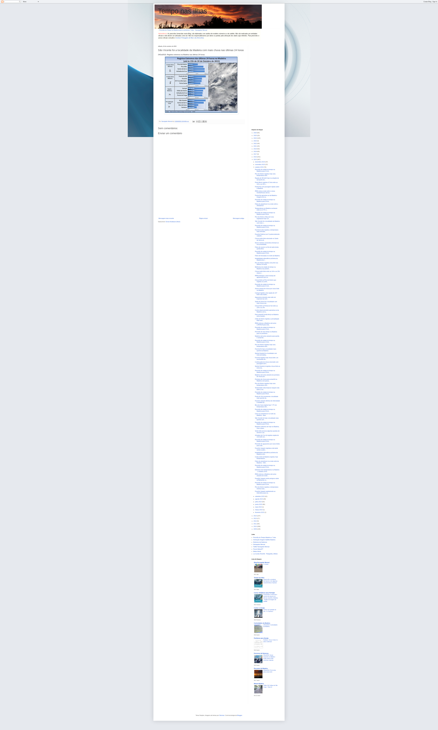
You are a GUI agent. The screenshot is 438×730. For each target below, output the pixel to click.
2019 (255, 149)
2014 (255, 516)
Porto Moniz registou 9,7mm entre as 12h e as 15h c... (266, 183)
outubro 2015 (259, 167)
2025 (255, 135)
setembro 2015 (260, 496)
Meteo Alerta (257, 551)
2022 (255, 143)
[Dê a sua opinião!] (199, 121)
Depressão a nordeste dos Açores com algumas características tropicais (270, 581)
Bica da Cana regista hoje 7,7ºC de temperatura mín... (266, 405)
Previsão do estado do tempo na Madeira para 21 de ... (265, 285)
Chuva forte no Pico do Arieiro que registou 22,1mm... (265, 280)
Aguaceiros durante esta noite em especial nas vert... (265, 298)
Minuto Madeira (259, 683)
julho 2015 (258, 502)
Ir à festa (265, 564)
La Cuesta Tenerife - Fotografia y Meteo (265, 554)
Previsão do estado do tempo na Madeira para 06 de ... (265, 410)
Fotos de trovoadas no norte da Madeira (267, 256)
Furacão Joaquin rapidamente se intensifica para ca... (265, 492)
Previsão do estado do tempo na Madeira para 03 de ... (265, 466)
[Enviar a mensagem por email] (197, 121)
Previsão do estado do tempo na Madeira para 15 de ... (265, 328)
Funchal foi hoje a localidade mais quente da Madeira (265, 349)
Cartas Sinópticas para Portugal (264, 593)
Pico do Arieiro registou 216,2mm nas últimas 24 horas (266, 263)
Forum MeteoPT (258, 549)
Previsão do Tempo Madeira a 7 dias (264, 537)
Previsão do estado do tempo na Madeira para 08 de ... (265, 393)
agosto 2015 (259, 499)
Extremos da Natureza (260, 542)
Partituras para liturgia (261, 638)
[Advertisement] (201, 200)
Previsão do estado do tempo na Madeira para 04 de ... (265, 440)
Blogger (239, 715)
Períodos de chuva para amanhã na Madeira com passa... (266, 380)
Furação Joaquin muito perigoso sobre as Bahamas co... (267, 479)
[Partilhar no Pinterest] (206, 121)
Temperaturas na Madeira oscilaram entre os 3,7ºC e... (266, 209)
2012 (255, 521)
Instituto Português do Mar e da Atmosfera (190, 38)
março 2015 (259, 510)
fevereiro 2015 (260, 512)
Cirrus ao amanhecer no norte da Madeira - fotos (265, 414)
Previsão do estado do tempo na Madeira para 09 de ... (265, 371)
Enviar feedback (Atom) (173, 222)
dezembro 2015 (260, 162)
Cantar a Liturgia (259, 608)
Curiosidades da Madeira (262, 623)
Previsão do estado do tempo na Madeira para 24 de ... (265, 226)
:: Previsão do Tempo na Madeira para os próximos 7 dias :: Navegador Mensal (182, 30)
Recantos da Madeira (261, 668)
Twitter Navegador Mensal (261, 547)
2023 (255, 141)
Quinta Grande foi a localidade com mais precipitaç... (266, 354)
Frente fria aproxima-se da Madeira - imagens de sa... (266, 196)
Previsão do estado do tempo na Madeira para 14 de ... (265, 341)
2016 (255, 157)
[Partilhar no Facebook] (203, 121)
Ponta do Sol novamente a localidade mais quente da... (266, 397)
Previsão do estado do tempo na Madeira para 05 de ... (265, 423)
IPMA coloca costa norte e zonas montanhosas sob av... (265, 192)
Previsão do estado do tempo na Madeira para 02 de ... (265, 483)
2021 (255, 146)
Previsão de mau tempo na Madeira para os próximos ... (266, 332)
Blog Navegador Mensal (261, 562)
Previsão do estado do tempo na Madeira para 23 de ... (265, 252)
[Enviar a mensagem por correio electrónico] (193, 121)
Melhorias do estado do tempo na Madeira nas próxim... (265, 267)
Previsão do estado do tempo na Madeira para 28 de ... (265, 213)
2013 (255, 518)
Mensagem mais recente (166, 218)
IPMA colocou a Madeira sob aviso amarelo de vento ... (265, 475)
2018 (255, 151)
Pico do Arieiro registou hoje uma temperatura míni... (265, 174)
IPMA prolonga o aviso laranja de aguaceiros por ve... (265, 276)
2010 (255, 526)
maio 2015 (258, 507)
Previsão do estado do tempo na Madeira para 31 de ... (265, 170)
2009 (255, 529)
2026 (255, 133)
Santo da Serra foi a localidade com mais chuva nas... (266, 302)
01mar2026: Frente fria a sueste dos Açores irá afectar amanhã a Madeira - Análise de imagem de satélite (270, 598)
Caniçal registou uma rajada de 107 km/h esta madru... (266, 293)
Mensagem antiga (238, 218)
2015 (255, 159)
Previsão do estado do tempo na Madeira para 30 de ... (265, 200)
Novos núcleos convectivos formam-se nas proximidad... (267, 243)
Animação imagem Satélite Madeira (264, 540)
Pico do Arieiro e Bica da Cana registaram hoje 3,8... (264, 217)
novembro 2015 (260, 164)
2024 (255, 138)
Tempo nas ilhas (182, 11)
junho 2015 (259, 504)
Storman (221, 715)
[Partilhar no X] (201, 121)
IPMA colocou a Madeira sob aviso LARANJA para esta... (265, 324)
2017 (255, 154)
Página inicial (203, 218)
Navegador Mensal (259, 544)
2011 (255, 524)
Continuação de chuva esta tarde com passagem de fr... (266, 362)
